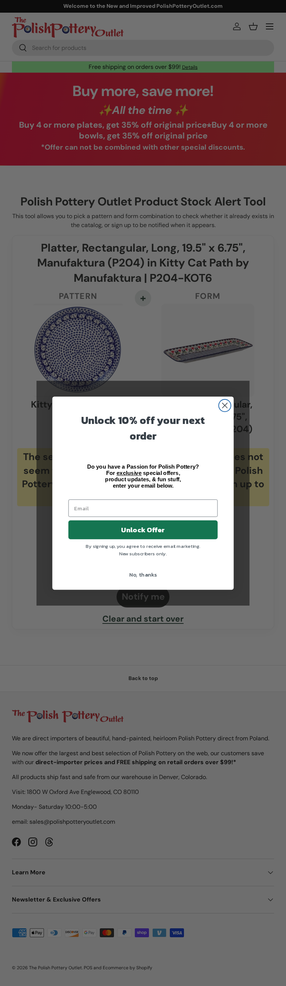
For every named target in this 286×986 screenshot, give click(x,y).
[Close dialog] (225, 405)
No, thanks (143, 574)
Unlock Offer (143, 529)
